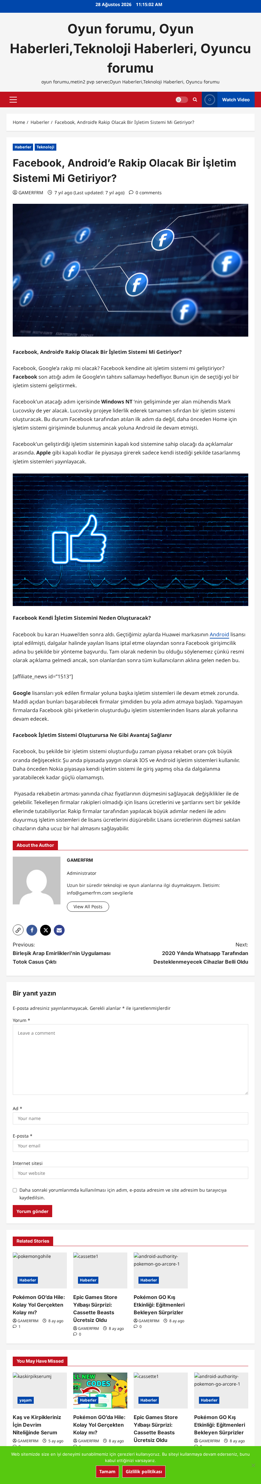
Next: (200, 953)
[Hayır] (253, 1465)
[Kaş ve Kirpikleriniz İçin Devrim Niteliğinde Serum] (40, 1391)
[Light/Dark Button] (181, 99)
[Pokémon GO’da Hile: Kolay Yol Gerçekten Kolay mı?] (40, 1270)
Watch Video (236, 99)
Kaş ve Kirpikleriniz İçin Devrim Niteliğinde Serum (37, 1425)
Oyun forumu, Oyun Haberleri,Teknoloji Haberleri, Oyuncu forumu (130, 48)
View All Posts (88, 906)
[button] (13, 99)
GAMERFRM (30, 192)
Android (219, 634)
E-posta (22, 1136)
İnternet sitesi (28, 1163)
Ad (17, 1108)
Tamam (107, 1471)
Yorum (21, 1020)
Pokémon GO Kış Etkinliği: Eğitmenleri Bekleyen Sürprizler (159, 1305)
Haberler (23, 147)
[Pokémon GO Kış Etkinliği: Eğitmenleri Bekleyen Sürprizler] (161, 1270)
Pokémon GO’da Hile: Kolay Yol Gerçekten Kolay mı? (39, 1305)
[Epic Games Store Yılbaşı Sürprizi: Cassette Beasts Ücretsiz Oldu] (100, 1270)
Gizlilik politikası (144, 1471)
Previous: (61, 953)
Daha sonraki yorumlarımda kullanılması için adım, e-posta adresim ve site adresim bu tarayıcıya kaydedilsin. (123, 1194)
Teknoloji (45, 147)
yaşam (25, 1400)
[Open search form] (195, 99)
